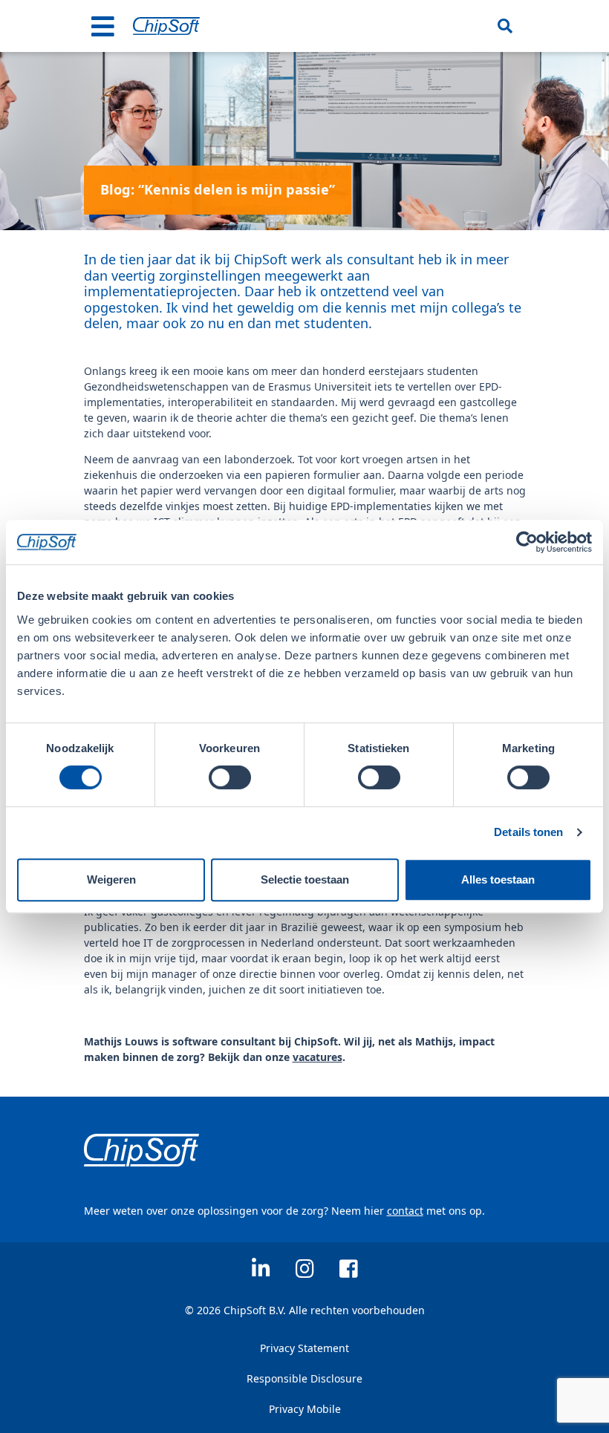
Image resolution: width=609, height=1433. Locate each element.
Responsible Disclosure (304, 1378)
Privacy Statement (304, 1348)
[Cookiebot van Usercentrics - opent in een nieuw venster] (527, 542)
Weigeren (111, 879)
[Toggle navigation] (103, 26)
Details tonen (528, 832)
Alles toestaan (498, 879)
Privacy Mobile (305, 1409)
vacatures (317, 1057)
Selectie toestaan (305, 879)
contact (405, 1211)
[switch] (230, 777)
